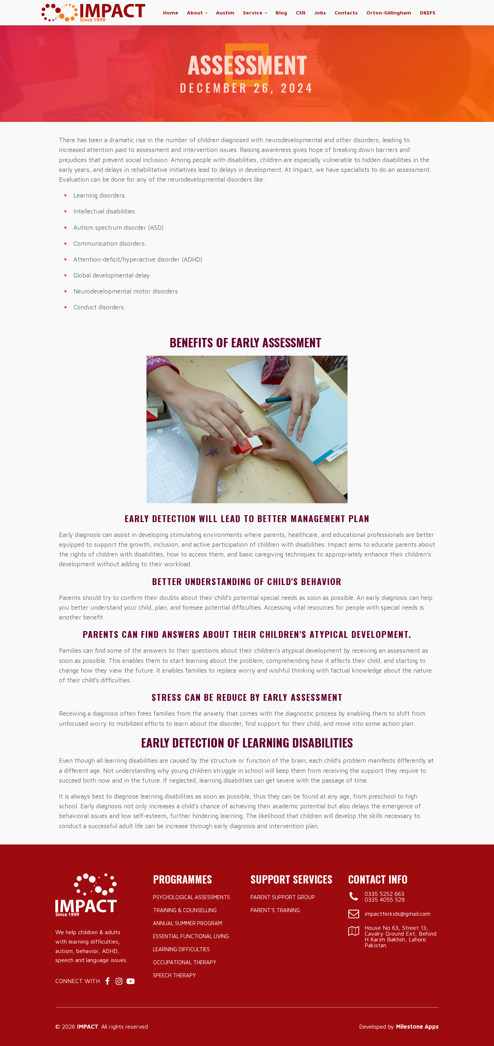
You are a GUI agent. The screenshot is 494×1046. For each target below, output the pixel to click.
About (195, 12)
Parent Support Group (283, 897)
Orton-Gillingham (388, 12)
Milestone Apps (417, 1026)
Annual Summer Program (187, 923)
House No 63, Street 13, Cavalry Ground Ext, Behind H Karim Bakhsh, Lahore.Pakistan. (400, 936)
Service (253, 12)
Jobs (320, 12)
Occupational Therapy (184, 962)
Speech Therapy (174, 975)
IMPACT (87, 1026)
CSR (301, 12)
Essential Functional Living (191, 936)
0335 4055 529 (385, 899)
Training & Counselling (185, 910)
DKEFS (427, 12)
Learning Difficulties (181, 949)
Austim (225, 12)
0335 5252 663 (384, 894)
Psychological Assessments (191, 897)
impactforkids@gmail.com (397, 913)
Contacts (346, 12)
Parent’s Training (275, 910)
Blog (281, 12)
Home (170, 12)
